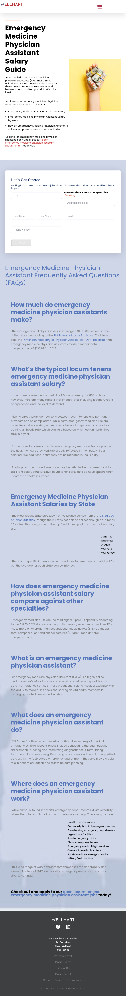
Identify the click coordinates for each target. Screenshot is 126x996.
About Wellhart (63, 946)
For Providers (63, 942)
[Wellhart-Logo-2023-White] (63, 921)
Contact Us (63, 949)
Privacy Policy (63, 962)
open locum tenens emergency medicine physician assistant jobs (55, 893)
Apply (21, 242)
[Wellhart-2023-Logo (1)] (11, 4)
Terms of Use (63, 968)
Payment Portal (63, 956)
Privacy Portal (63, 974)
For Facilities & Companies (63, 938)
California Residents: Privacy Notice (63, 980)
